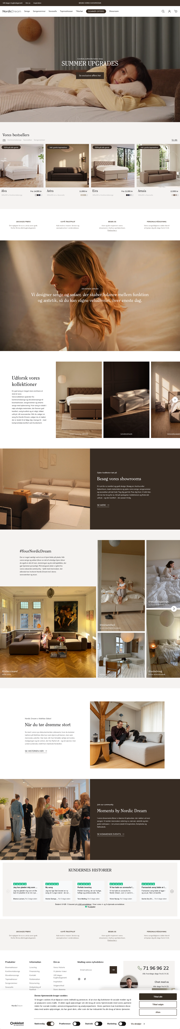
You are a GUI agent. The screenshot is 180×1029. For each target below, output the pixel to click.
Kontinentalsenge (14, 140)
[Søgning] (163, 11)
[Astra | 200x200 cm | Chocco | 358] (67, 165)
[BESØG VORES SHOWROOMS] (90, 3)
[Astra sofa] (121, 655)
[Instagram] (79, 979)
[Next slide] (175, 400)
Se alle (174, 140)
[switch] (76, 1024)
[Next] (174, 609)
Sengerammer (39, 140)
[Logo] (12, 11)
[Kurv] (176, 11)
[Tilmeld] (113, 970)
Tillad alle (158, 997)
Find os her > (112, 230)
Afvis (158, 1012)
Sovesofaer (27, 140)
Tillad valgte (158, 1004)
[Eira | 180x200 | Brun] (113, 165)
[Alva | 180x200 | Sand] (21, 165)
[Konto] (169, 11)
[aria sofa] (48, 632)
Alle (4, 140)
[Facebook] (85, 979)
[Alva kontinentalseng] (121, 585)
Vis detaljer (136, 1024)
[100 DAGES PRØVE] (23, 226)
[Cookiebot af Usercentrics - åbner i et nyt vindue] (17, 1024)
